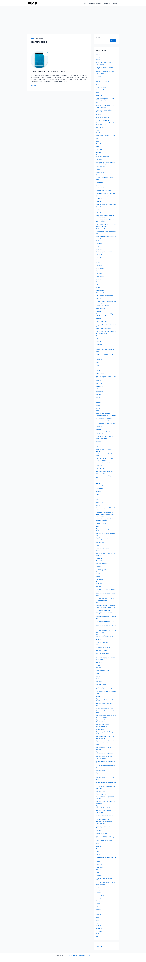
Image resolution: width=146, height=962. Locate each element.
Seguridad (99, 681)
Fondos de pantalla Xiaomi (103, 328)
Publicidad (99, 645)
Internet (98, 397)
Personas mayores (101, 563)
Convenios (99, 207)
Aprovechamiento (101, 87)
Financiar (98, 311)
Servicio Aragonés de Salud (104, 840)
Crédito (98, 209)
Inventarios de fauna (102, 400)
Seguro (98, 696)
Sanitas (98, 679)
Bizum (97, 146)
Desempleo (99, 257)
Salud (97, 673)
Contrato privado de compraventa (106, 204)
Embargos (99, 282)
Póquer (98, 573)
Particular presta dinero (103, 548)
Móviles (98, 483)
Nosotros (114, 3)
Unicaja (98, 906)
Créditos (98, 212)
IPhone (98, 408)
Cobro (98, 169)
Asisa (97, 92)
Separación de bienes (102, 833)
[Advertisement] (73, 17)
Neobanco (99, 491)
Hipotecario (99, 357)
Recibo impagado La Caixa (103, 647)
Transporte (99, 898)
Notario (98, 499)
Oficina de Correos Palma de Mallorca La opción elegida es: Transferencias (105, 514)
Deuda (98, 260)
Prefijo (98, 576)
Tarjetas (98, 861)
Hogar (98, 362)
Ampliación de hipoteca (103, 81)
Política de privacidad (84, 955)
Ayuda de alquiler (101, 127)
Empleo (98, 284)
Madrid (98, 446)
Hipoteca (98, 347)
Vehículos (98, 909)
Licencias (98, 441)
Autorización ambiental (102, 117)
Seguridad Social (101, 684)
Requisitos (99, 662)
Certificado (99, 159)
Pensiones (99, 558)
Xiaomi (98, 936)
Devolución (99, 265)
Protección (99, 639)
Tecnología (99, 864)
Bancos (98, 141)
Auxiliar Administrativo (102, 120)
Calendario (99, 152)
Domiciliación (100, 276)
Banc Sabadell (100, 133)
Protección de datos (102, 642)
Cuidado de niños (101, 229)
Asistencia (99, 95)
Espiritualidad (100, 290)
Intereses (98, 394)
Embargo (98, 279)
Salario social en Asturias (103, 670)
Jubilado (98, 411)
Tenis (97, 872)
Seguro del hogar (101, 791)
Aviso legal (99, 946)
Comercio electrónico (102, 175)
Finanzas (98, 318)
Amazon (98, 76)
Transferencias (100, 895)
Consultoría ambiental (102, 196)
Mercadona (99, 465)
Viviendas (99, 925)
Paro (97, 545)
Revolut (98, 665)
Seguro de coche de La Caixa (104, 708)
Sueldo (98, 849)
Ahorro (98, 57)
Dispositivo (99, 271)
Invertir (98, 405)
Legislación (99, 426)
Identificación (100, 373)
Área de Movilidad (101, 90)
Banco (98, 138)
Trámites (98, 892)
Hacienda (98, 341)
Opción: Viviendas (101, 523)
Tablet (98, 851)
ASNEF (98, 102)
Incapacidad (99, 386)
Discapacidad (100, 268)
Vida (97, 920)
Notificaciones (100, 502)
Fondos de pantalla (101, 321)
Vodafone (99, 928)
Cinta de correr (100, 166)
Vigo (97, 923)
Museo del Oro (100, 486)
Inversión (98, 402)
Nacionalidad (99, 488)
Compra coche (100, 188)
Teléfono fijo (99, 867)
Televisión (99, 870)
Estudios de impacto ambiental (105, 295)
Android (98, 84)
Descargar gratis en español (104, 252)
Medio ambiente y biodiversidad (105, 463)
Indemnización (100, 389)
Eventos (98, 298)
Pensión (98, 551)
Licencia (98, 429)
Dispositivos (99, 273)
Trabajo (98, 887)
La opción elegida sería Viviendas (105, 423)
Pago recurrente (100, 542)
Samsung (98, 676)
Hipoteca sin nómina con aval (104, 354)
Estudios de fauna (101, 293)
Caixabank (99, 149)
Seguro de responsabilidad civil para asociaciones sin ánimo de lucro (105, 742)
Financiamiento (100, 308)
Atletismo (98, 114)
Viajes (97, 917)
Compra (98, 185)
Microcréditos (100, 468)
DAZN (97, 241)
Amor (97, 79)
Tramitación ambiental (102, 890)
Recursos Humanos (101, 650)
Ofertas (98, 505)
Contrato (98, 201)
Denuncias (99, 243)
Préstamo (98, 586)
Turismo (98, 903)
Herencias (99, 344)
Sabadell (98, 668)
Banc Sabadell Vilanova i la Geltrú (105, 135)
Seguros (98, 830)
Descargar (99, 249)
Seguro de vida (100, 770)
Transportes (99, 901)
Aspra (68, 955)
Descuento (99, 254)
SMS (97, 843)
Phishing (98, 566)
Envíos (98, 287)
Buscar (98, 37)
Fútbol (98, 338)
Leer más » (34, 85)
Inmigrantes (99, 391)
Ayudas (98, 130)
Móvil (97, 480)
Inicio (85, 3)
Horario (98, 365)
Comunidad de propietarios (104, 190)
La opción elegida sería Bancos (105, 421)
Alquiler (98, 60)
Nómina (98, 497)
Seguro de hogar (101, 729)
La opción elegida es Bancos (104, 418)
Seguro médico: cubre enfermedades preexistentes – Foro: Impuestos (104, 821)
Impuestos (99, 383)
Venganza (99, 914)
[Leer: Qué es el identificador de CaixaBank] (39, 59)
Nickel (98, 494)
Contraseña (99, 198)
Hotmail (98, 368)
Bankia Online (100, 144)
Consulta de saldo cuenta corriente (106, 193)
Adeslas (98, 54)
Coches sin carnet (101, 172)
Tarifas (98, 854)
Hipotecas (99, 359)
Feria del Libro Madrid (102, 305)
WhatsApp (99, 931)
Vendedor (99, 912)
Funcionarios (99, 336)
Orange (98, 526)
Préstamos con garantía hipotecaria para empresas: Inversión (104, 612)
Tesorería (98, 875)
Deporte (98, 246)
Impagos (98, 380)
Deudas (98, 262)
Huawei (98, 370)
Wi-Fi (97, 934)
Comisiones (99, 182)
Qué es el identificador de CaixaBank (48, 71)
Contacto (107, 3)
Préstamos (99, 603)
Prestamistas (99, 579)
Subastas (98, 846)
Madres (98, 444)
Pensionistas (99, 561)
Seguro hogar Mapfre (102, 794)
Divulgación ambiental (95, 3)
